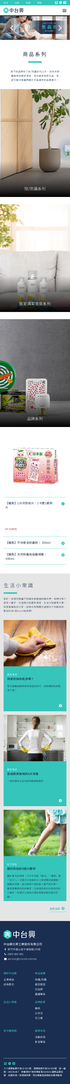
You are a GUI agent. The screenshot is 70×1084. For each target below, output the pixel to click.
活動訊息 (40, 1037)
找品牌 (39, 989)
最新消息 (40, 1030)
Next (60, 27)
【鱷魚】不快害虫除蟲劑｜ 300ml (28, 542)
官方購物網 (10, 1030)
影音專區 (40, 1042)
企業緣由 (9, 979)
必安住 (39, 1013)
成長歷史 (9, 984)
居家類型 (40, 984)
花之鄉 (39, 1018)
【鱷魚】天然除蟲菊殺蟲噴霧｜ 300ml (26, 556)
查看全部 (55, 908)
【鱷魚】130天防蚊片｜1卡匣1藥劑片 (28, 505)
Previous (11, 27)
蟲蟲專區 (40, 994)
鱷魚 (37, 1008)
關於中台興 (10, 973)
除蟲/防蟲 (41, 979)
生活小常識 (10, 1002)
